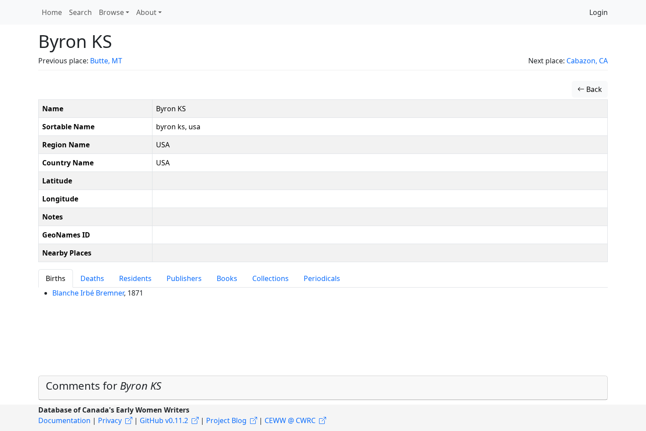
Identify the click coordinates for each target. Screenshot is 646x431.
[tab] (323, 388)
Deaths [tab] (92, 278)
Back (593, 89)
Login (598, 12)
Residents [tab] (135, 278)
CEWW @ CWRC (290, 420)
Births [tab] (55, 278)
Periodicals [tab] (322, 278)
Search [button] (80, 12)
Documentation (64, 420)
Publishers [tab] (184, 278)
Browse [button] (111, 12)
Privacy (110, 420)
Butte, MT (106, 61)
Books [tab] (227, 278)
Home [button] (52, 12)
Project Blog (226, 420)
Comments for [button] (103, 385)
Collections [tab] (270, 278)
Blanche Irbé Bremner (88, 293)
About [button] (146, 12)
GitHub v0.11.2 (164, 420)
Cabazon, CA (587, 61)
